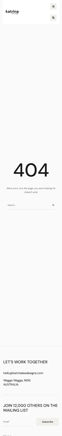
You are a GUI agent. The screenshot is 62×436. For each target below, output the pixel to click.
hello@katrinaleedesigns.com (23, 373)
